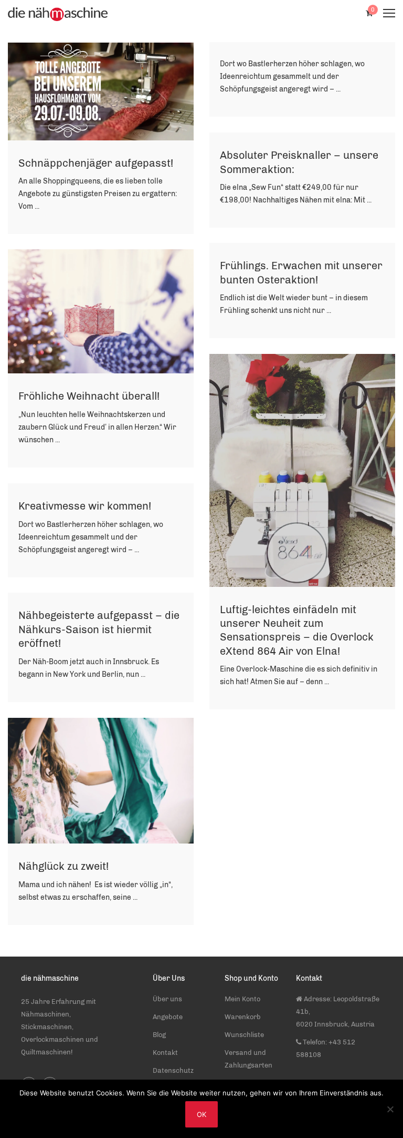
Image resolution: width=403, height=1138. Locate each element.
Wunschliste (244, 1035)
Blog (159, 1035)
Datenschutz (173, 1070)
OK (201, 1114)
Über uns (167, 999)
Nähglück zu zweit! (63, 866)
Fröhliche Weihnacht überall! (89, 396)
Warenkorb (243, 1017)
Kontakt (165, 1052)
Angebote (168, 1017)
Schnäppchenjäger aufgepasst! (95, 163)
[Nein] (390, 1109)
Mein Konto (242, 999)
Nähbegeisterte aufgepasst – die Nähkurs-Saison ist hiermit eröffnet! (98, 629)
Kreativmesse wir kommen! (84, 506)
